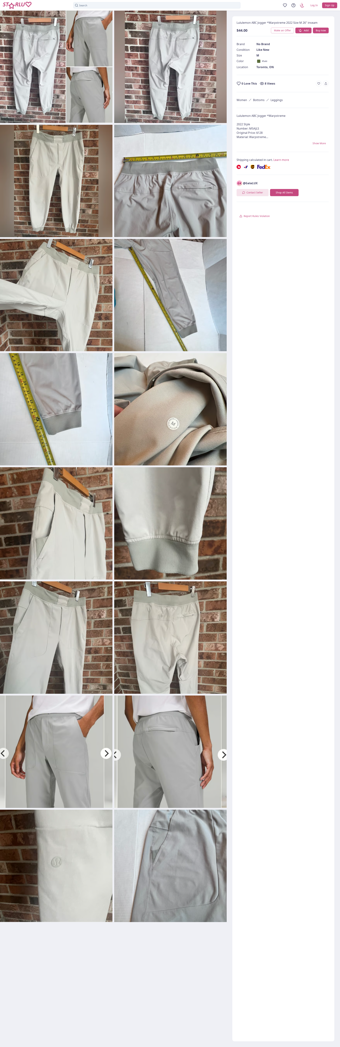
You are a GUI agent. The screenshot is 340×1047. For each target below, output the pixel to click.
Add (306, 30)
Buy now (321, 30)
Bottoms (259, 100)
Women (242, 100)
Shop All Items (284, 192)
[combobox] (156, 5)
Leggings (277, 100)
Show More (319, 143)
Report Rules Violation (257, 216)
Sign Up (329, 5)
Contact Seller (254, 192)
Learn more (281, 160)
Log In (314, 5)
